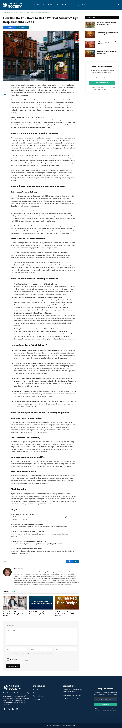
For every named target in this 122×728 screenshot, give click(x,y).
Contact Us (85, 5)
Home (29, 5)
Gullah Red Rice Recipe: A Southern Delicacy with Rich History (65, 614)
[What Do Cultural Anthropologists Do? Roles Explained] (90, 34)
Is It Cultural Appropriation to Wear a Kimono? (107, 43)
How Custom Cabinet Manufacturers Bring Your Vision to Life (14, 614)
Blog (77, 5)
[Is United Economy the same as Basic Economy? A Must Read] (41, 603)
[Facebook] (5, 89)
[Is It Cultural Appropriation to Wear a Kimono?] (90, 44)
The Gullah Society (56, 725)
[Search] (118, 5)
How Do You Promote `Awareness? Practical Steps (106, 52)
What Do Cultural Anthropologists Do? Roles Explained (107, 33)
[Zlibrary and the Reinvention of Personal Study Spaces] (90, 25)
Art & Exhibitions (48, 5)
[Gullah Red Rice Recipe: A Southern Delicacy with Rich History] (67, 603)
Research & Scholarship (65, 5)
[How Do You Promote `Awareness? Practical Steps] (90, 53)
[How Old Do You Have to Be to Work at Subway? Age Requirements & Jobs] (41, 56)
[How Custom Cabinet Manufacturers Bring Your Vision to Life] (15, 603)
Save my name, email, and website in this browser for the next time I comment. (30, 654)
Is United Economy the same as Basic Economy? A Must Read (40, 613)
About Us (37, 5)
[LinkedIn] (5, 94)
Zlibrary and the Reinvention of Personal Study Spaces (106, 23)
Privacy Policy (99, 89)
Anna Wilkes (18, 569)
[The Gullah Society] (12, 5)
